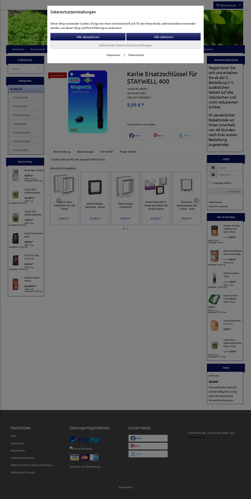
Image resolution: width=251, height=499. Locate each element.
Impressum (113, 55)
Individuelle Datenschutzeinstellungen (125, 45)
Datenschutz (136, 55)
